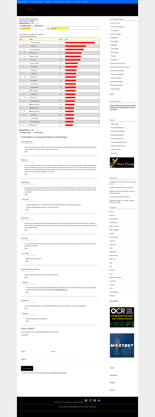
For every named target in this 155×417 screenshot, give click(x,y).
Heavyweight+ (115, 30)
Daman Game (113, 375)
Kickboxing (112, 244)
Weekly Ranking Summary (117, 135)
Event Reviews (113, 222)
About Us (68, 1)
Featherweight (115, 48)
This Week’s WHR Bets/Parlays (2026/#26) (121, 187)
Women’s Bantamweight (117, 74)
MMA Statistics (113, 255)
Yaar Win (86, 406)
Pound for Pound (115, 23)
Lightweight (114, 45)
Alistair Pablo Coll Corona (28, 269)
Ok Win (112, 367)
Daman (65, 406)
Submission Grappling (115, 277)
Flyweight (113, 56)
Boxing (111, 211)
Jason (24, 199)
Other (111, 266)
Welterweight (114, 41)
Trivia (111, 288)
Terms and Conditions (78, 402)
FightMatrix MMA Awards (118, 146)
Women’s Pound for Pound (118, 63)
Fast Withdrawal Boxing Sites (75, 406)
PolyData (85, 1)
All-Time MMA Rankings (117, 127)
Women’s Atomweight (116, 85)
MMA (111, 248)
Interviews (112, 240)
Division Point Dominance (118, 26)
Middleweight (114, 37)
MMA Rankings (22, 1)
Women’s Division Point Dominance (120, 67)
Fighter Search (115, 124)
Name (23, 351)
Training (111, 284)
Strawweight (114, 59)
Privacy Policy (68, 402)
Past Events (114, 153)
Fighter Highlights (114, 230)
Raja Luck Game (114, 301)
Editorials (112, 215)
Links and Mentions (116, 149)
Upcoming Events (114, 292)
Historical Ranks (113, 237)
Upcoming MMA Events (117, 138)
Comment (25, 335)
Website (24, 359)
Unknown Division (115, 89)
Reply (26, 151)
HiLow (23, 238)
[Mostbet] (122, 357)
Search (77, 1)
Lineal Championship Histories (119, 142)
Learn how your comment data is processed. (54, 372)
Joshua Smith (25, 141)
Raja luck (112, 390)
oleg (23, 282)
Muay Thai (112, 259)
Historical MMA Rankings (117, 131)
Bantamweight (115, 52)
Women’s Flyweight (116, 78)
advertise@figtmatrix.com (60, 289)
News (110, 262)
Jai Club (61, 406)
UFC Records (58, 1)
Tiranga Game (92, 406)
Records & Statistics (36, 1)
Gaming (111, 233)
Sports (111, 273)
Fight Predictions (114, 226)
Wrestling (112, 295)
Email (53, 351)
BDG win (112, 382)
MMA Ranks (112, 251)
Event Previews (113, 219)
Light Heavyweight (116, 34)
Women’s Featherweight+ (117, 70)
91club (112, 94)
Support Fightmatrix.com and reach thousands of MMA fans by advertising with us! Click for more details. (123, 107)
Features (48, 1)
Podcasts (111, 270)
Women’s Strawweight (117, 81)
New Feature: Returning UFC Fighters (119, 197)
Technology (112, 281)
